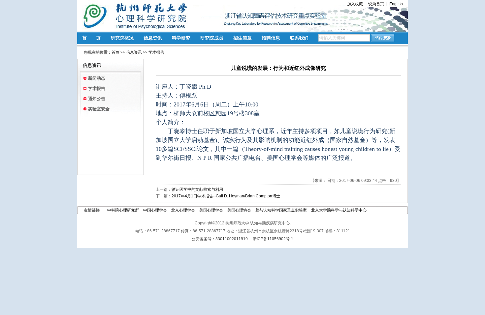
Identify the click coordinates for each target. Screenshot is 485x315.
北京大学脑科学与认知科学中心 (339, 210)
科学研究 (181, 38)
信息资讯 (153, 38)
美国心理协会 (239, 210)
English (396, 4)
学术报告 (156, 52)
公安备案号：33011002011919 (220, 239)
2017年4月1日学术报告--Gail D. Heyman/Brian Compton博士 (226, 196)
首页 (115, 52)
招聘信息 (271, 38)
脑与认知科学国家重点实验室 (281, 210)
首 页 (91, 38)
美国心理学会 (211, 210)
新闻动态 (96, 78)
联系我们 (299, 38)
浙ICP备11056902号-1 (273, 239)
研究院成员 (211, 38)
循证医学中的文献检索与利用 (197, 189)
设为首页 (376, 4)
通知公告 (96, 98)
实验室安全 (99, 108)
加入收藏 (355, 4)
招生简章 (242, 38)
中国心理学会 (155, 210)
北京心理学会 (183, 210)
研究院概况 (122, 38)
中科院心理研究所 (123, 210)
